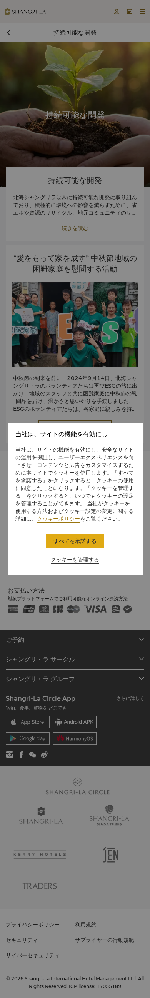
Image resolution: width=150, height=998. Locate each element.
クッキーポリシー (58, 518)
